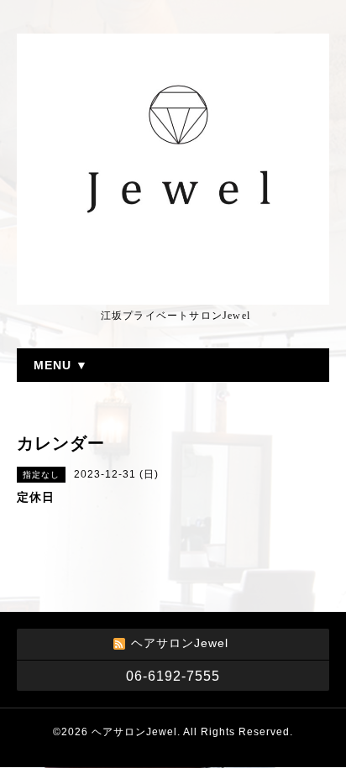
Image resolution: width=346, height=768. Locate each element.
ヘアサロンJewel (134, 732)
